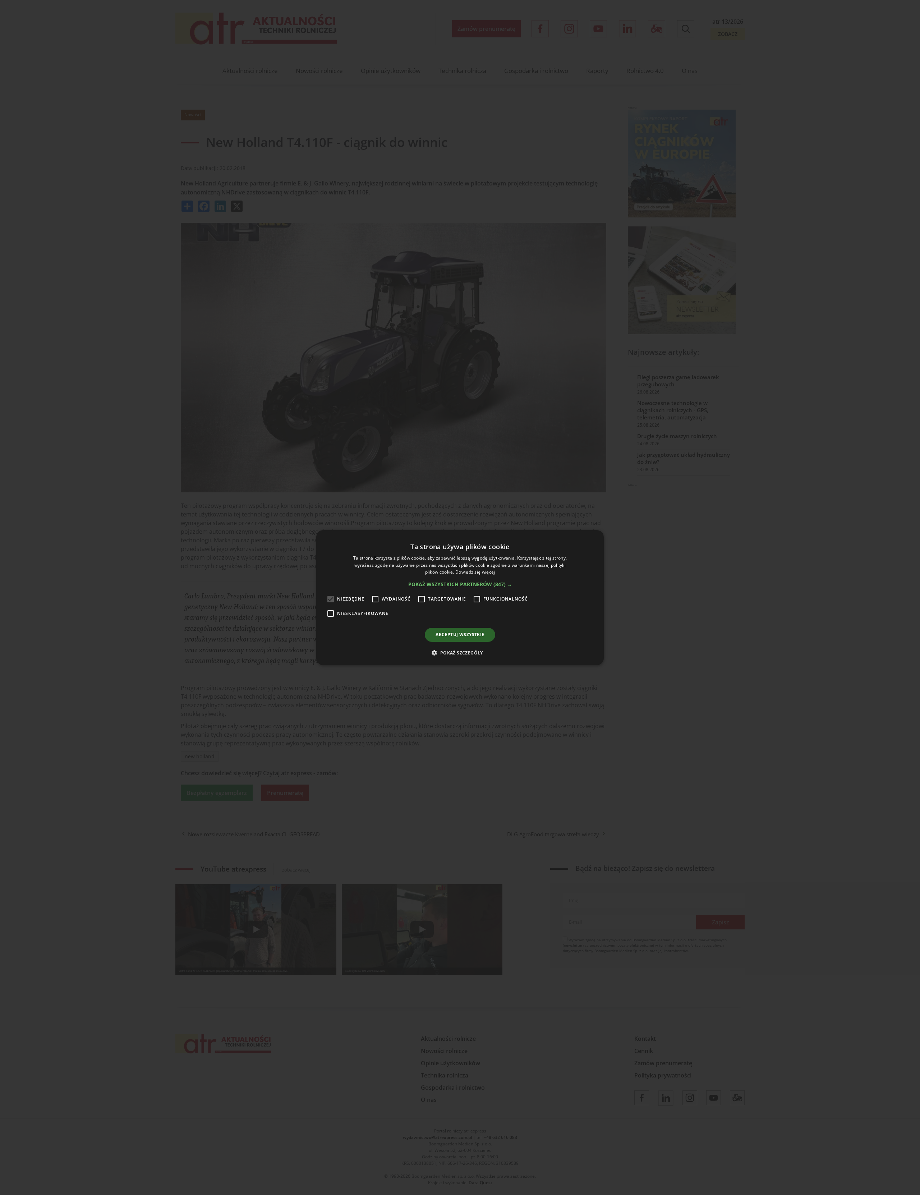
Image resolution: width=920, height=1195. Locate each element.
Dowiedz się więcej (475, 572)
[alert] (460, 597)
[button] (460, 584)
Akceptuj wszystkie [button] (460, 634)
